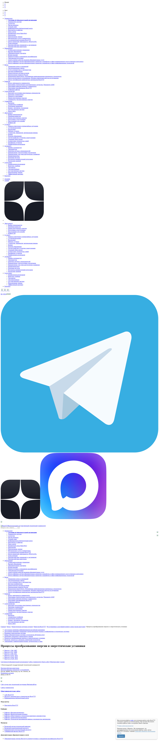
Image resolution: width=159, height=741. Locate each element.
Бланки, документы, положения (18, 108)
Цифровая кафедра (14, 89)
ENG (4, 294)
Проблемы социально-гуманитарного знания (18, 636)
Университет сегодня (14, 22)
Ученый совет (12, 27)
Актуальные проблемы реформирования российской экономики (24, 630)
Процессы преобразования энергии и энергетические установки (24, 638)
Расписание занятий (14, 161)
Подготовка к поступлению (17, 119)
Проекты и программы (15, 96)
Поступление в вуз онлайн (16, 121)
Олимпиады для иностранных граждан (20, 99)
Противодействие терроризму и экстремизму (22, 45)
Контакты (11, 103)
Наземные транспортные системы (15, 633)
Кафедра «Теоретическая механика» (15, 717)
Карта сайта (12, 111)
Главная (3, 626)
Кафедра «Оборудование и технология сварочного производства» (25, 716)
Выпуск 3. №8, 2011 (10, 654)
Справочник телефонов (15, 104)
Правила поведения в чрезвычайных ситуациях (23, 126)
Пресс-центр (12, 31)
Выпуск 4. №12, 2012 (11, 655)
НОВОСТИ (11, 123)
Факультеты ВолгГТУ (11, 705)
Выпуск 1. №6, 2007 (10, 650)
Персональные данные (15, 36)
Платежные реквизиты (15, 106)
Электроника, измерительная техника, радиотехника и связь (23, 641)
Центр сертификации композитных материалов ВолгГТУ (26, 80)
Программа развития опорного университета (22, 86)
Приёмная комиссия (14, 116)
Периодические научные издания (18, 73)
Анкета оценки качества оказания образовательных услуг (26, 60)
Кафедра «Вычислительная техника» (16, 714)
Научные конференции (15, 71)
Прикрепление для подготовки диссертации (22, 152)
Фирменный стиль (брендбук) (17, 33)
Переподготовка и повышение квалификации (22, 56)
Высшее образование (14, 51)
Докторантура (12, 149)
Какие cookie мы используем (125, 725)
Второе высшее (13, 55)
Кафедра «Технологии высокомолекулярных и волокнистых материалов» (27, 719)
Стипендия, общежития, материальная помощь (23, 132)
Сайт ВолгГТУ (9, 695)
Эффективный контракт (15, 174)
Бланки (10, 134)
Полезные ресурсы (14, 157)
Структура (11, 23)
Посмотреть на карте (7, 673)
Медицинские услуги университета (19, 38)
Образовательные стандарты (17, 53)
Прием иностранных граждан (17, 98)
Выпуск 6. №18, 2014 (11, 658)
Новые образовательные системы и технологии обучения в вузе (24, 635)
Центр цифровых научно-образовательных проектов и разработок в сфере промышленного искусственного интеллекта (45, 61)
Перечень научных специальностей (19, 151)
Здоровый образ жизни (15, 139)
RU (2, 294)
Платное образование (15, 136)
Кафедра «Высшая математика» (14, 712)
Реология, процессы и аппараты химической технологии (22, 640)
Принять (121, 736)
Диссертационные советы (16, 68)
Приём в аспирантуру (15, 147)
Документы (11, 167)
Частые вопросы (13, 25)
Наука (9, 626)
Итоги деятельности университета (19, 83)
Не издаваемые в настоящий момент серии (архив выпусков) (66, 626)
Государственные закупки (16, 109)
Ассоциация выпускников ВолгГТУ (19, 40)
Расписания (11, 129)
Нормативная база (14, 156)
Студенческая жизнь (14, 128)
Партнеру (7, 176)
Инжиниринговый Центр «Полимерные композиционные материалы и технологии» (35, 76)
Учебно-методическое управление (19, 50)
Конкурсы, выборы (14, 166)
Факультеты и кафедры (15, 30)
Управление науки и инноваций (18, 66)
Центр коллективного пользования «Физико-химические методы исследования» (33, 78)
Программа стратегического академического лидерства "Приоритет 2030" (31, 84)
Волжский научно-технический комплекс (17, 726)
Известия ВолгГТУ (40, 626)
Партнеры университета (15, 94)
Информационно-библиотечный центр (20, 28)
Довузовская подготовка (15, 58)
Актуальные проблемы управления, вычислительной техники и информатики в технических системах (36, 631)
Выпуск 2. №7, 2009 (10, 652)
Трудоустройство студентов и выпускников (21, 137)
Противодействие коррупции (17, 46)
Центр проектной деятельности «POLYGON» (22, 41)
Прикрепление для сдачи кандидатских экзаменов (24, 154)
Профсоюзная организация (16, 144)
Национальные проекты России (18, 75)
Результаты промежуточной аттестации (20, 159)
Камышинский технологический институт (17, 730)
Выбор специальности (15, 114)
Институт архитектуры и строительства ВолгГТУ (20, 696)
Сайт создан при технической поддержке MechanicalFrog (18, 684)
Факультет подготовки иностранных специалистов (24, 93)
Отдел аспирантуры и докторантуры (19, 70)
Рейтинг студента (13, 131)
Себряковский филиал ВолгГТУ (14, 731)
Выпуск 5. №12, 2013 (11, 657)
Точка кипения (12, 43)
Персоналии (12, 35)
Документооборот (13, 169)
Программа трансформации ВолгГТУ (20, 88)
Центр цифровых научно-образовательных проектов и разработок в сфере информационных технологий (41, 63)
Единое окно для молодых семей (18, 141)
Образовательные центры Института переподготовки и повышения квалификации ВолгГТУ (33, 738)
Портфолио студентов (15, 142)
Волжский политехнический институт (16, 728)
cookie (132, 720)
